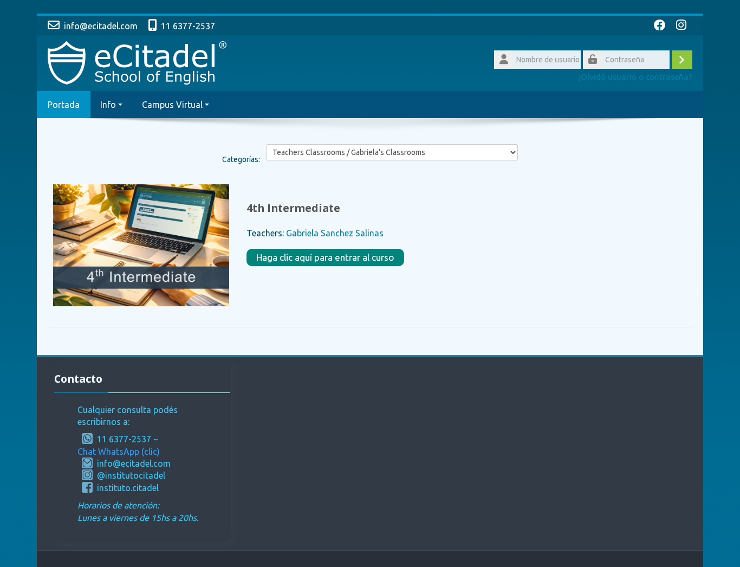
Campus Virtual (172, 104)
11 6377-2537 (188, 26)
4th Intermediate (293, 208)
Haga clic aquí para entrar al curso (325, 257)
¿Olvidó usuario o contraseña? (634, 76)
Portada (64, 104)
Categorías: (241, 159)
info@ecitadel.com (101, 26)
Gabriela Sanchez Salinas (335, 233)
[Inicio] (137, 62)
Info (108, 104)
